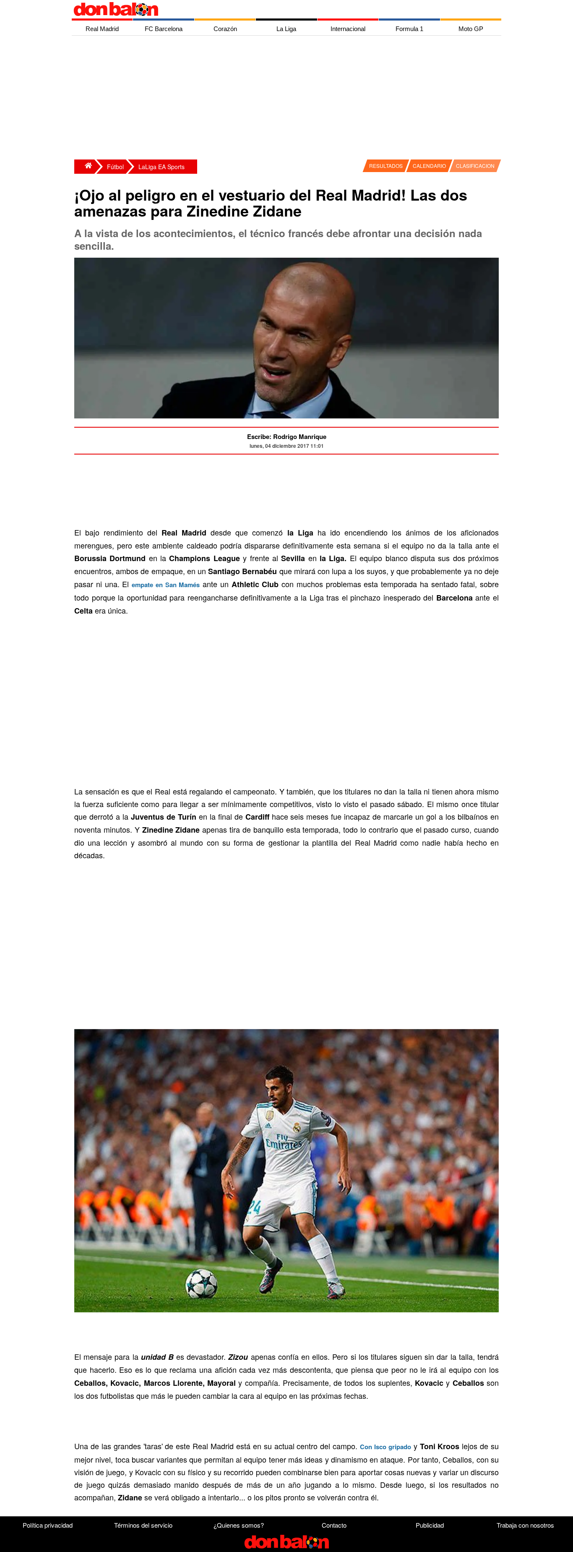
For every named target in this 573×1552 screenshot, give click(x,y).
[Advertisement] (288, 98)
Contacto (334, 1525)
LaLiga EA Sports (161, 166)
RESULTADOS (386, 165)
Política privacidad (48, 1525)
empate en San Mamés (166, 584)
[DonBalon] (84, 166)
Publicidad (430, 1525)
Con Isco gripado (385, 1446)
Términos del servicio (143, 1525)
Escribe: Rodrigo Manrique (286, 436)
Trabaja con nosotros (525, 1525)
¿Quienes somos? (239, 1525)
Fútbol (115, 166)
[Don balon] (277, 9)
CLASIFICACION (475, 165)
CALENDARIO (429, 165)
